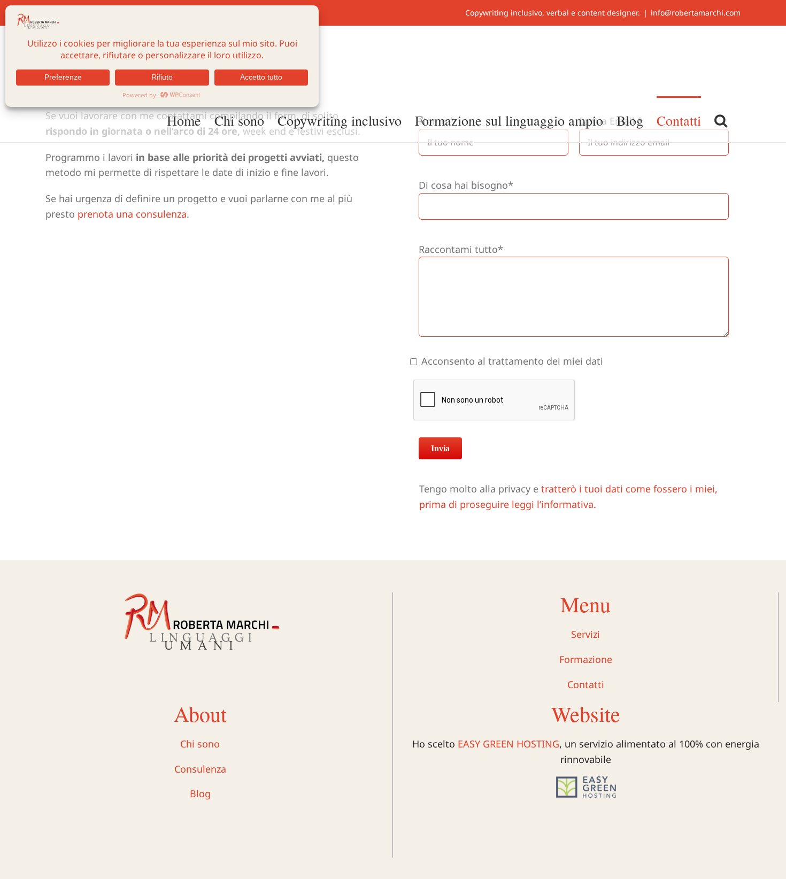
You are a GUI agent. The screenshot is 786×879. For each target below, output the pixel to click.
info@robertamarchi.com (696, 12)
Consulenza (200, 768)
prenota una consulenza (132, 213)
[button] (720, 119)
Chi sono (200, 743)
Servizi (585, 634)
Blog (200, 793)
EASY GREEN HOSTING (508, 743)
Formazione (585, 659)
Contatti (585, 684)
